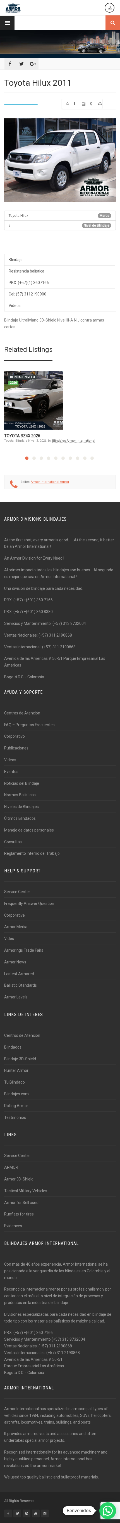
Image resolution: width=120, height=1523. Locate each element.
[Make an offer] (90, 104)
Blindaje (16, 259)
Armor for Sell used (21, 1202)
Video (9, 938)
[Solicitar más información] (74, 104)
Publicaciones (16, 748)
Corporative (14, 915)
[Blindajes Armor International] (13, 8)
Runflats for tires (19, 1214)
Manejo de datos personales (29, 830)
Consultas (13, 842)
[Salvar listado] (66, 104)
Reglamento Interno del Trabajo (32, 853)
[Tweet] (21, 63)
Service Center (17, 891)
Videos (15, 305)
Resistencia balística (26, 271)
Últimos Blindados (20, 818)
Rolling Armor (16, 1105)
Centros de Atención (22, 713)
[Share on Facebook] (10, 63)
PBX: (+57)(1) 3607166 (29, 282)
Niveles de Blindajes (21, 806)
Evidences (13, 1226)
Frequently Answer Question (29, 903)
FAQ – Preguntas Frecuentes (29, 725)
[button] (107, 1510)
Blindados (12, 1047)
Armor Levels (16, 997)
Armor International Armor (50, 482)
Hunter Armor (16, 1070)
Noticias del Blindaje (21, 783)
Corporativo (14, 736)
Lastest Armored (19, 974)
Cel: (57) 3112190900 (27, 294)
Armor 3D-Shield (18, 1179)
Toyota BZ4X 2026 (22, 436)
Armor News (15, 962)
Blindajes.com (16, 1094)
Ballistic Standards (20, 985)
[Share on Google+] (33, 63)
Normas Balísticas (20, 795)
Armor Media (15, 926)
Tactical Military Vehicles (25, 1191)
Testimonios (15, 1117)
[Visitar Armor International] (82, 104)
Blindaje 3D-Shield (20, 1059)
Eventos (11, 771)
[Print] (98, 104)
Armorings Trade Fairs (23, 950)
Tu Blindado (14, 1082)
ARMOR (11, 1167)
